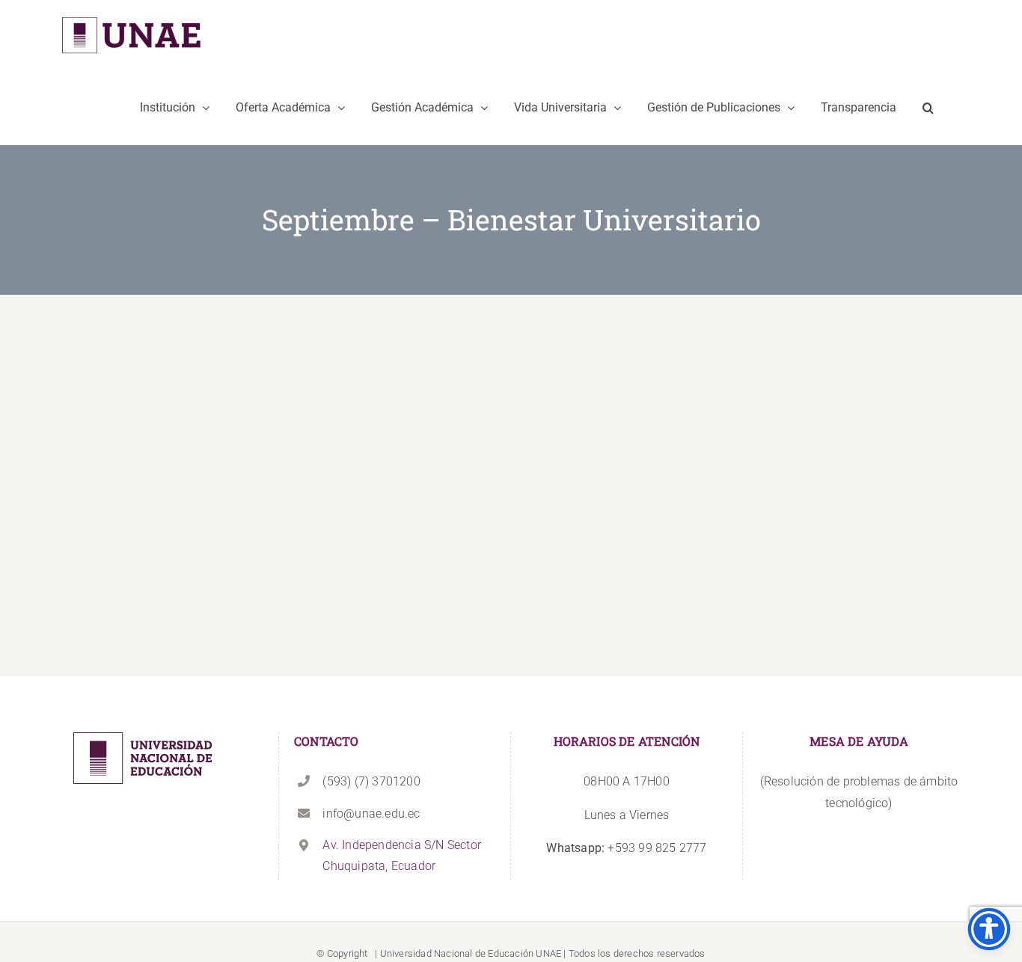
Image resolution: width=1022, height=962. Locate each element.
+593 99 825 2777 (626, 848)
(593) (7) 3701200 (371, 781)
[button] (928, 107)
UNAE (548, 953)
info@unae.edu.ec (371, 813)
